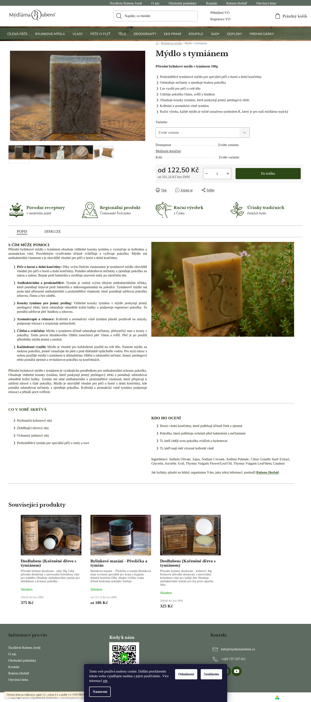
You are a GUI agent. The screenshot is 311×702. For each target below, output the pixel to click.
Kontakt (211, 3)
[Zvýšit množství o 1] (228, 173)
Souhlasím (211, 674)
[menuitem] (18, 33)
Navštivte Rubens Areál (126, 3)
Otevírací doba (266, 3)
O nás (155, 3)
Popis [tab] (22, 231)
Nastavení (100, 691)
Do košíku (268, 173)
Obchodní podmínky (183, 3)
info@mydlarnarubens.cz (238, 649)
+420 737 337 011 (233, 659)
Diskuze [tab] (52, 231)
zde (105, 681)
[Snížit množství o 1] (206, 173)
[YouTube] (237, 671)
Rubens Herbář (236, 3)
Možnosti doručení (168, 151)
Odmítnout (186, 674)
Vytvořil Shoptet (292, 697)
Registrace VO (220, 19)
